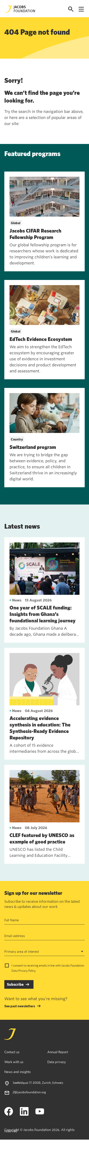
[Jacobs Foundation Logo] (19, 9)
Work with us (13, 1062)
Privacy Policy (26, 970)
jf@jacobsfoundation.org (29, 1092)
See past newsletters (19, 1006)
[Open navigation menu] (81, 9)
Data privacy (56, 1062)
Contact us (11, 1052)
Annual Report (57, 1052)
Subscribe (15, 984)
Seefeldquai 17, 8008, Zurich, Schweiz (38, 1082)
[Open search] (71, 9)
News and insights (17, 1072)
